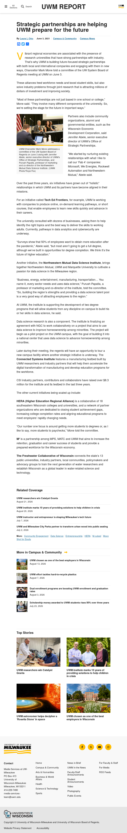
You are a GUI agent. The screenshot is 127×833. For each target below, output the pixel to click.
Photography (73, 791)
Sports (39, 793)
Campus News (87, 38)
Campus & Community (65, 38)
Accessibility (43, 828)
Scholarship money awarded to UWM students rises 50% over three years (69, 602)
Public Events (74, 795)
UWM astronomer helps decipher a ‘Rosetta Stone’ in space (37, 717)
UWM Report (64, 6)
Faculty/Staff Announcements (75, 773)
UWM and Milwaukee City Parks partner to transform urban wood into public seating (62, 526)
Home (39, 762)
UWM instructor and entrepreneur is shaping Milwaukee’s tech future (54, 517)
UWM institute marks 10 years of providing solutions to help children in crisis (58, 507)
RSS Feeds (105, 772)
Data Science (57, 535)
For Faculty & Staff (108, 762)
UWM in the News (76, 767)
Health (39, 783)
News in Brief (74, 762)
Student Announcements (75, 780)
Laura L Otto (26, 38)
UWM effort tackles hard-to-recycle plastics (53, 574)
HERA (87, 535)
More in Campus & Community (40, 552)
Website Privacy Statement (17, 828)
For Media (104, 767)
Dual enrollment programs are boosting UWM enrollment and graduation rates (69, 590)
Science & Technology (47, 788)
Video (70, 786)
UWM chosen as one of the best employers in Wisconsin (60, 560)
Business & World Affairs (45, 778)
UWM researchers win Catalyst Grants (37, 498)
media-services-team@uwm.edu (12, 795)
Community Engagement (36, 535)
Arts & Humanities (45, 772)
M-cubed (96, 535)
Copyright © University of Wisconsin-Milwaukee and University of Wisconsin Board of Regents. (52, 822)
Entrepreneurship (74, 535)
